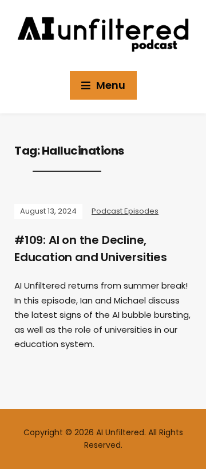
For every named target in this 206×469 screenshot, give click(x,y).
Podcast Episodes (125, 211)
